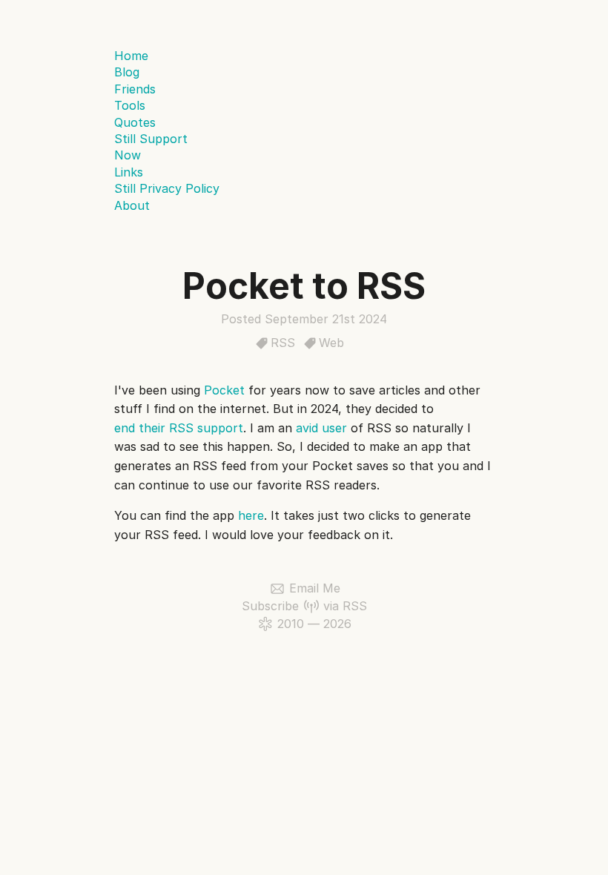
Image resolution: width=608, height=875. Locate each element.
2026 (337, 623)
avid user (321, 427)
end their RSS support (178, 427)
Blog (126, 72)
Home (131, 55)
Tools (129, 105)
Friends (135, 89)
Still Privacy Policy (166, 188)
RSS (283, 342)
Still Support (151, 138)
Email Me (314, 588)
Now (127, 155)
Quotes (135, 122)
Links (128, 172)
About (132, 205)
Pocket (224, 390)
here (251, 515)
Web (331, 342)
